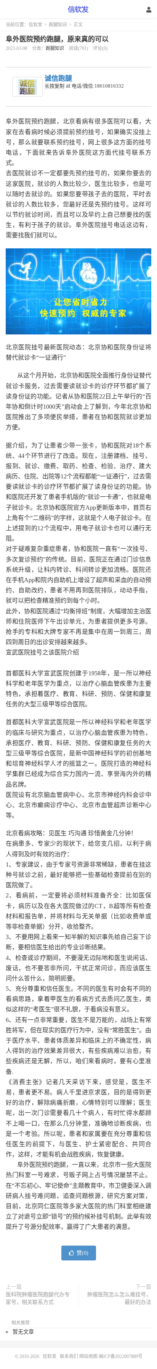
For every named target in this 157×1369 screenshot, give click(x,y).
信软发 (78, 9)
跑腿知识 (58, 24)
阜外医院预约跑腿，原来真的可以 (57, 39)
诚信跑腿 (58, 78)
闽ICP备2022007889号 (121, 1356)
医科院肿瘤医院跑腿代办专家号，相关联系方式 (38, 1298)
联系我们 (69, 1356)
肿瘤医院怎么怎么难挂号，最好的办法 (119, 1298)
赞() (82, 1253)
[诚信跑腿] (27, 87)
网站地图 (88, 1356)
